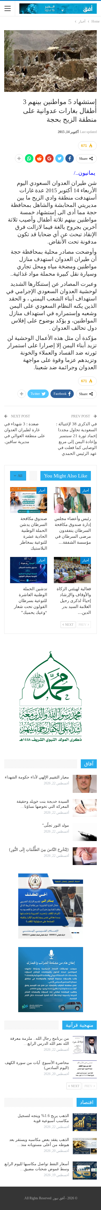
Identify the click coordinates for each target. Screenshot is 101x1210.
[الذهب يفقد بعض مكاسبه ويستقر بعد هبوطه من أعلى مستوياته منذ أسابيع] (85, 1146)
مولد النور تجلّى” (55, 825)
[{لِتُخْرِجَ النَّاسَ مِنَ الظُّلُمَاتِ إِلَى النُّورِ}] (85, 856)
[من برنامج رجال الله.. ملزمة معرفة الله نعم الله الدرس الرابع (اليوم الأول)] (85, 1045)
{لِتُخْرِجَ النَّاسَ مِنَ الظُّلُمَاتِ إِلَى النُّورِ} (39, 850)
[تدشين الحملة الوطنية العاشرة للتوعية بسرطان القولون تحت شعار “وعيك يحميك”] (28, 570)
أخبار (85, 490)
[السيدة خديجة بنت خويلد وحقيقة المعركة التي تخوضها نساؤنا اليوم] (85, 808)
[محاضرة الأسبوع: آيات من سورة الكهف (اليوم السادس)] (85, 1069)
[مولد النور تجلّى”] (85, 832)
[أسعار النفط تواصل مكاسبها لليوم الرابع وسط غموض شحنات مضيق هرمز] (85, 1171)
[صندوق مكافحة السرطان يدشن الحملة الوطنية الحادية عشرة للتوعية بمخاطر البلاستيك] (28, 500)
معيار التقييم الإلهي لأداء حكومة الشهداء (37, 777)
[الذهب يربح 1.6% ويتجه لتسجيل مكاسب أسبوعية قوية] (85, 1122)
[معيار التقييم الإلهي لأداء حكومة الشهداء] (85, 784)
